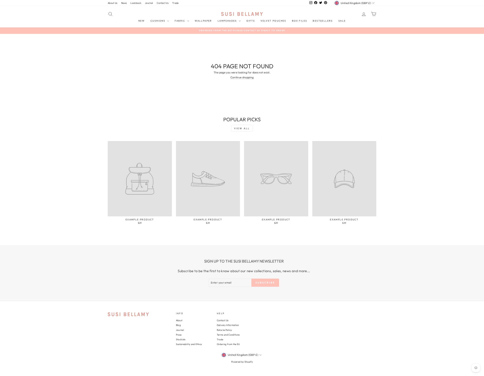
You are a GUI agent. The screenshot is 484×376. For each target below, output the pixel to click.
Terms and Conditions (228, 334)
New (141, 20)
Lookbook (135, 3)
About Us (112, 3)
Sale (342, 20)
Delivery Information (228, 325)
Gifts (250, 20)
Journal (149, 3)
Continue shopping (242, 77)
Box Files (299, 20)
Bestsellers (323, 20)
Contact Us (162, 3)
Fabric (180, 20)
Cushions (158, 20)
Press (179, 334)
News (124, 3)
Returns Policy (224, 330)
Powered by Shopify (242, 361)
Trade (175, 3)
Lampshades (228, 20)
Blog (178, 325)
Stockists (180, 339)
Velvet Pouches (273, 20)
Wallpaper (203, 20)
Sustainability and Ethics (189, 344)
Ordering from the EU (228, 344)
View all (242, 128)
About (179, 320)
